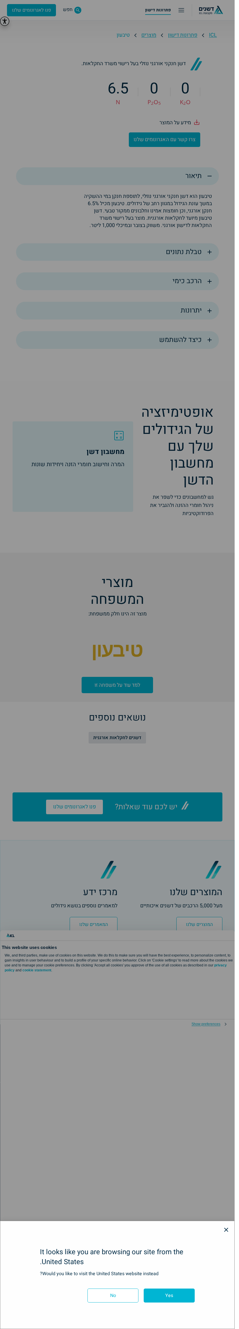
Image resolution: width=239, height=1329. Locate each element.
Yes (169, 1295)
